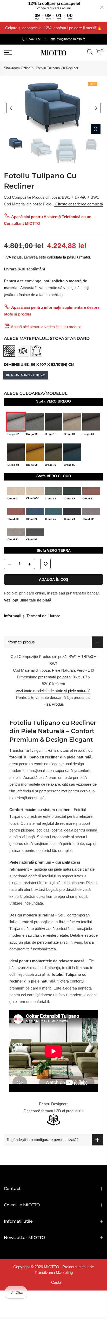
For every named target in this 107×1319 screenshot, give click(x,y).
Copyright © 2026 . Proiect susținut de (53, 1267)
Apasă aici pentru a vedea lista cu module (46, 327)
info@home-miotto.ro (70, 39)
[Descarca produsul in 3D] (53, 1120)
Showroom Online (17, 68)
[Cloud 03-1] (34, 490)
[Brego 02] (16, 421)
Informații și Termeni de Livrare (32, 616)
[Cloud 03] (16, 490)
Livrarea (31, 257)
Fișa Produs (53, 704)
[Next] (96, 108)
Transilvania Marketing (54, 1272)
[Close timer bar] (102, 7)
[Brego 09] (34, 421)
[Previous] (11, 108)
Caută (56, 1282)
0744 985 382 (36, 39)
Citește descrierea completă (78, 204)
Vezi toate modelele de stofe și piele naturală (53, 691)
